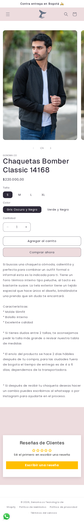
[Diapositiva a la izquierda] (33, 148)
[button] (8, 14)
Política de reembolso (32, 507)
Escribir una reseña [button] (42, 465)
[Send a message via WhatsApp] (6, 516)
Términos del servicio (44, 512)
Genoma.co (38, 502)
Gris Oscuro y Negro (22, 210)
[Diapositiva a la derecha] (50, 148)
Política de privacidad (63, 507)
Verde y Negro (58, 210)
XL (43, 195)
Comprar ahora (42, 252)
